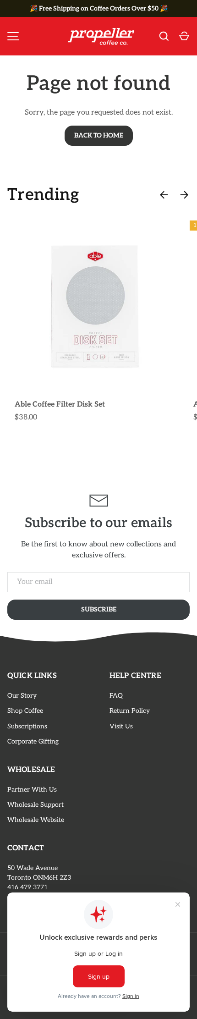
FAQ (116, 696)
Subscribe (98, 609)
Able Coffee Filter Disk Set (60, 404)
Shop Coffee (25, 711)
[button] (184, 36)
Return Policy (129, 711)
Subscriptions (27, 726)
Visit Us (121, 726)
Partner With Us (32, 789)
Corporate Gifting (33, 741)
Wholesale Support (35, 805)
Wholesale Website (35, 820)
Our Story (22, 696)
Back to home (98, 135)
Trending (43, 195)
